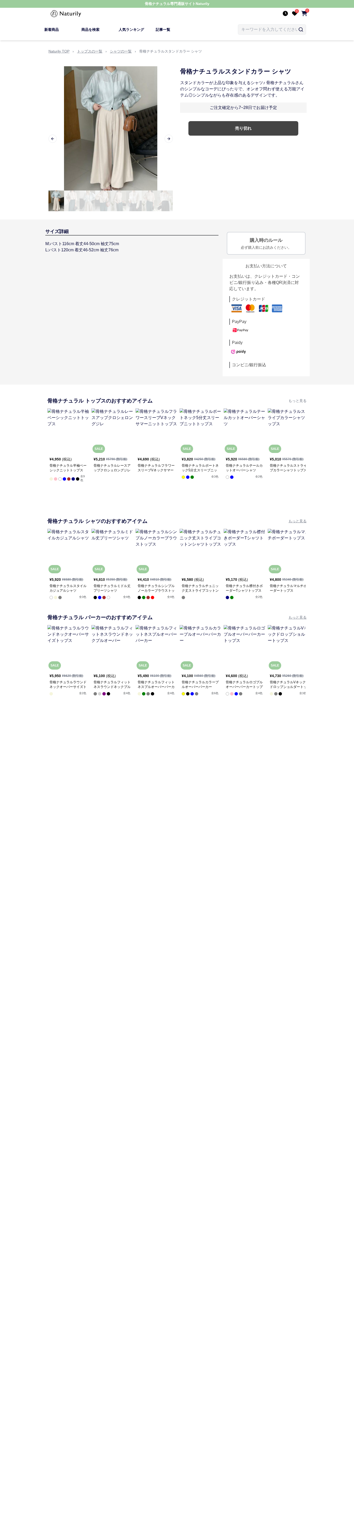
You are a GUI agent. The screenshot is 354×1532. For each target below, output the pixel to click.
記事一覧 (163, 29)
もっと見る (297, 401)
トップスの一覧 (89, 51)
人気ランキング (131, 29)
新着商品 (51, 29)
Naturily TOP (58, 51)
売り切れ (243, 128)
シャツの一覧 (121, 51)
